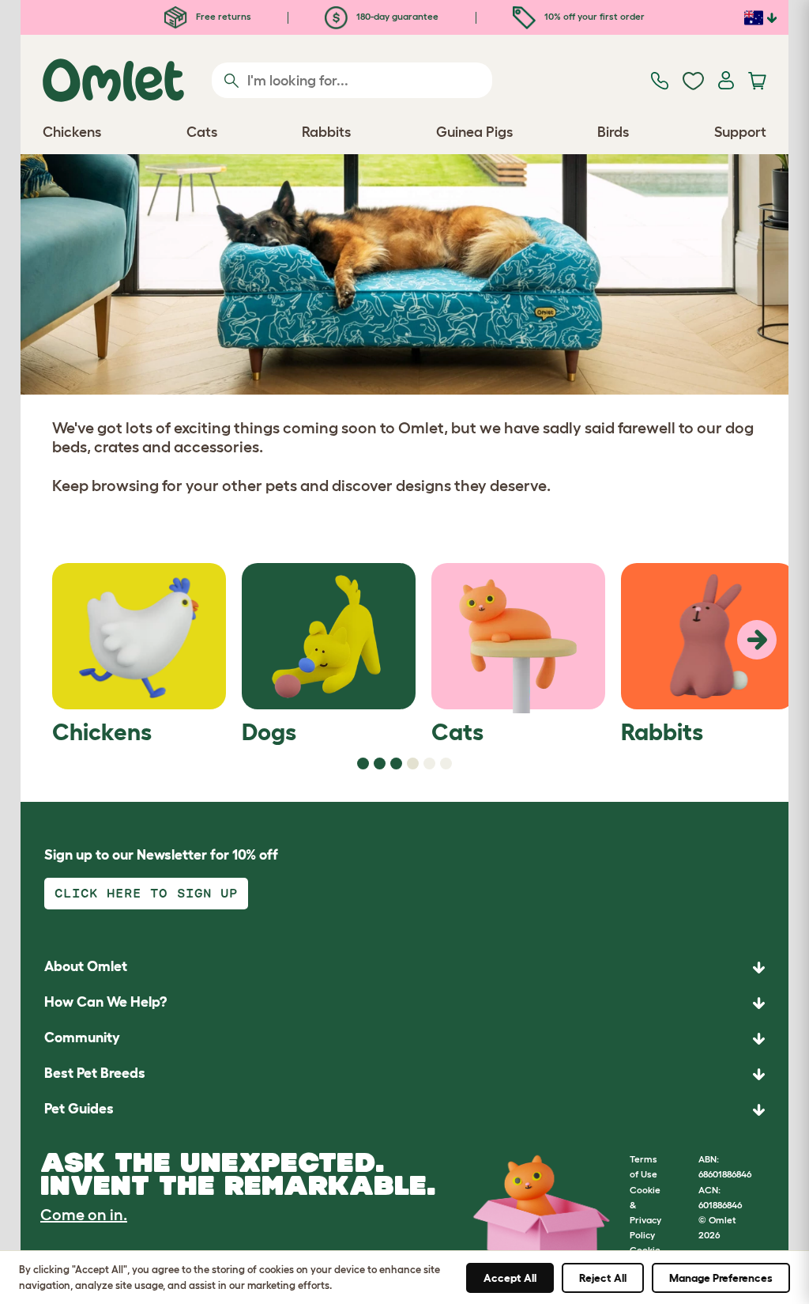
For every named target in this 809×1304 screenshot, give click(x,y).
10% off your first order (593, 16)
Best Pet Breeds (94, 1073)
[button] (404, 1110)
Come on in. (83, 1214)
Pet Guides (79, 1109)
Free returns (222, 16)
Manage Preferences (721, 1278)
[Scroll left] (757, 640)
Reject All (603, 1278)
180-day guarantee (396, 16)
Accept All (510, 1278)
